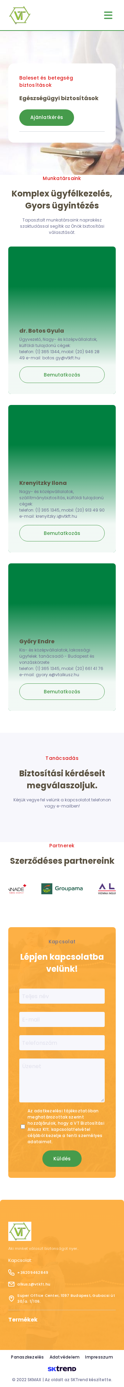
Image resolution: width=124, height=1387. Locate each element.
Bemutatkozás (62, 374)
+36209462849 (32, 1272)
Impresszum (99, 1357)
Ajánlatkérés (46, 117)
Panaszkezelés (27, 1357)
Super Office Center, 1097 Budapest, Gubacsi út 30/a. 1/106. (66, 1298)
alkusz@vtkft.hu (33, 1284)
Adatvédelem (65, 1357)
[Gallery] (62, 888)
